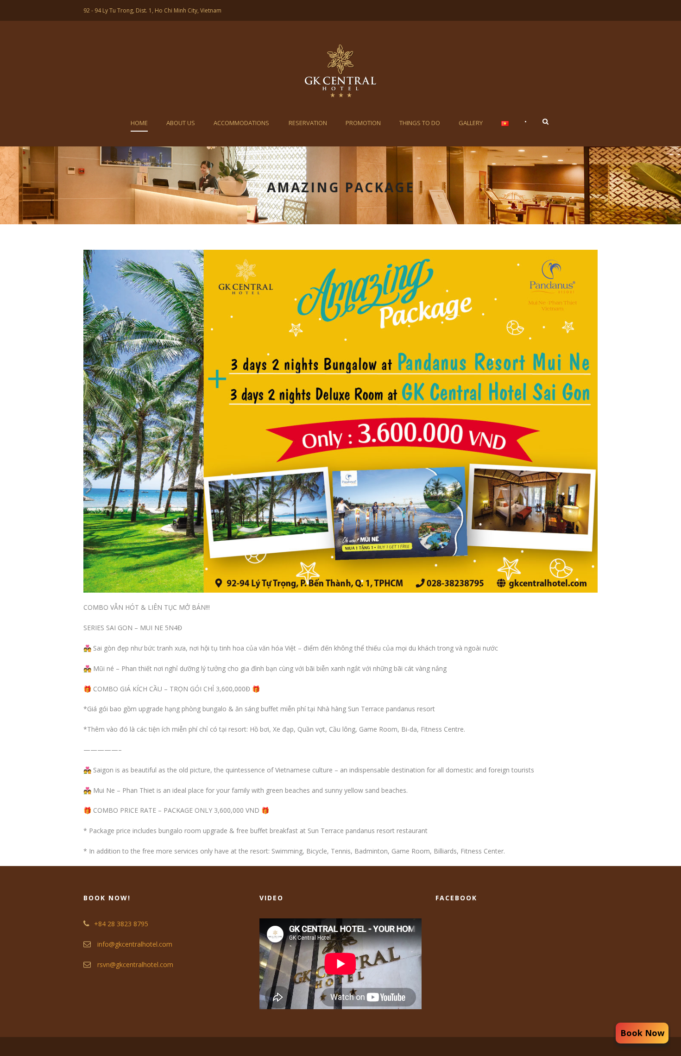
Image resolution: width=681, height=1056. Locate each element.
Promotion (363, 123)
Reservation (308, 123)
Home (139, 123)
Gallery (471, 123)
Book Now (642, 1032)
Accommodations (241, 123)
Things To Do (419, 123)
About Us (180, 123)
